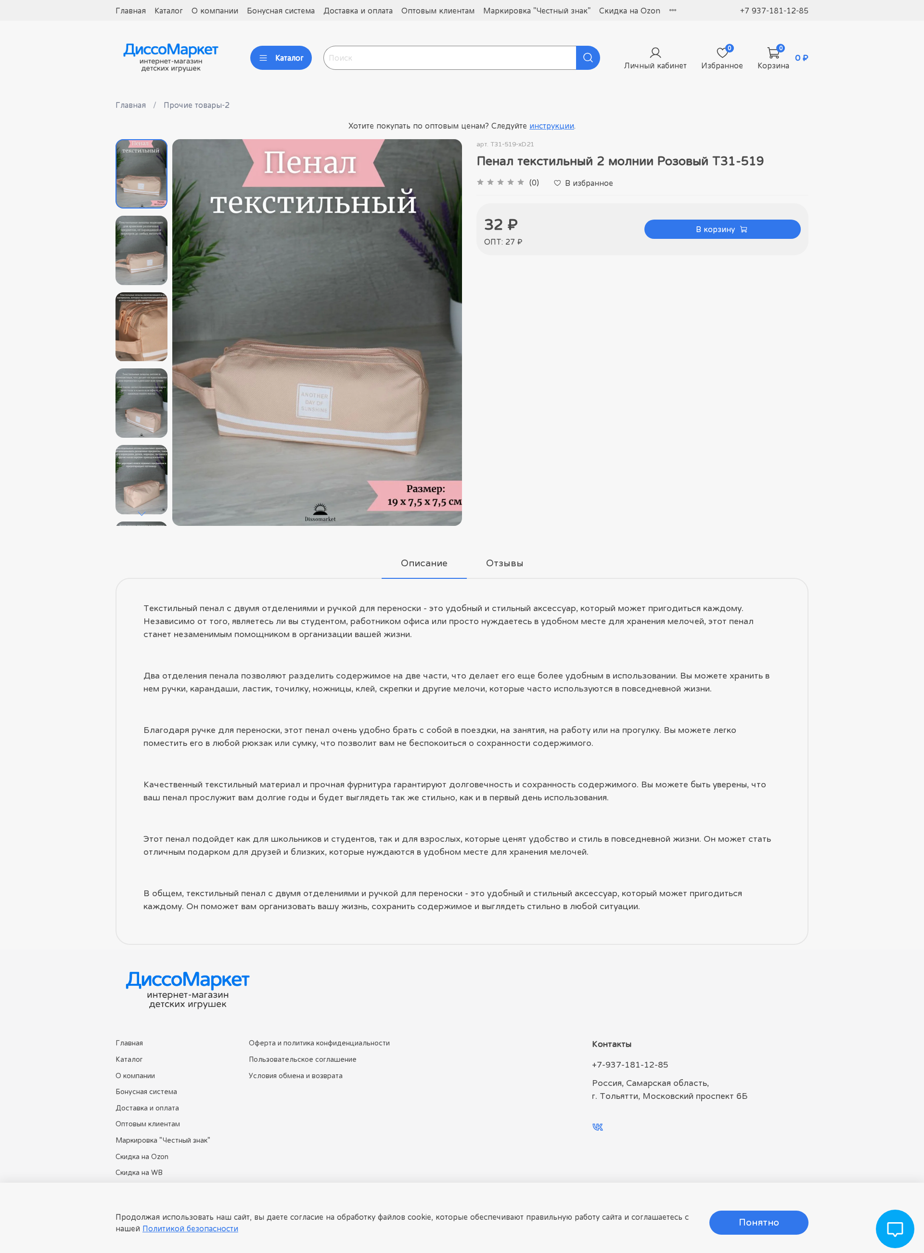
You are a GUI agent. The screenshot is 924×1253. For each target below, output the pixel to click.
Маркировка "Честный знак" (536, 10)
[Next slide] (141, 513)
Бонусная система (281, 10)
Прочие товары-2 (197, 105)
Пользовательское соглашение (303, 1059)
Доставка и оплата (358, 10)
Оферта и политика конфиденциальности (319, 1043)
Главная (131, 10)
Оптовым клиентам (438, 10)
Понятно (759, 1222)
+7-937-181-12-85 (630, 1065)
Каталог (168, 10)
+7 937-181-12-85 (774, 10)
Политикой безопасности (190, 1228)
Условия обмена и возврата (296, 1075)
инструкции (551, 125)
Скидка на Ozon (629, 10)
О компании (215, 10)
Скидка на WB (139, 1172)
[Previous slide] (191, 332)
